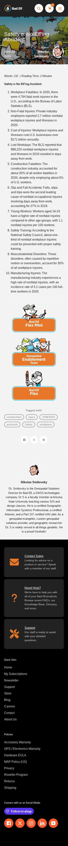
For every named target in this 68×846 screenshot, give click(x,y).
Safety (28, 424)
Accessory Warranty (17, 742)
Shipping (10, 787)
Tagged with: (34, 410)
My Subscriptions (15, 674)
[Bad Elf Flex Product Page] (34, 385)
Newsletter (11, 680)
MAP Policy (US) (15, 761)
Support (9, 686)
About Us (10, 719)
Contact (9, 712)
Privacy (9, 768)
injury (32, 417)
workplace (46, 424)
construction (14, 417)
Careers (9, 706)
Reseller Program (16, 774)
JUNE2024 (48, 417)
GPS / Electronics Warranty (22, 748)
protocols (12, 424)
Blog (7, 699)
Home (8, 667)
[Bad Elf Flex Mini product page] (34, 317)
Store (7, 693)
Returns (9, 781)
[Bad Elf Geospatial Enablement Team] (34, 351)
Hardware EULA (15, 755)
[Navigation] (60, 8)
